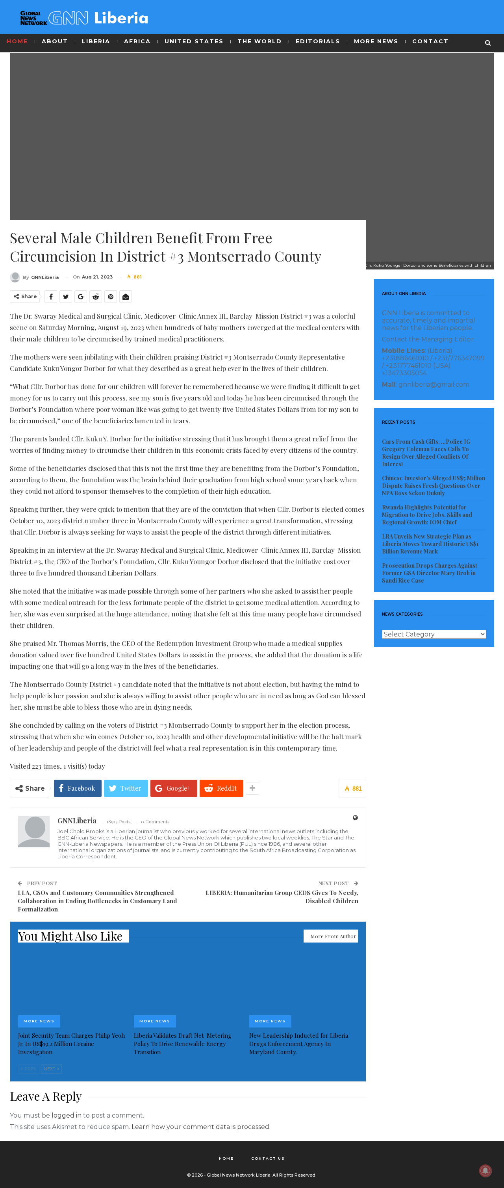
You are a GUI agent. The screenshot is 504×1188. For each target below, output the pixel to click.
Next (50, 1069)
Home (226, 1158)
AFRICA (137, 41)
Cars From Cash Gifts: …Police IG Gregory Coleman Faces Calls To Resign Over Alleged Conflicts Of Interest (426, 453)
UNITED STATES (194, 41)
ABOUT (55, 41)
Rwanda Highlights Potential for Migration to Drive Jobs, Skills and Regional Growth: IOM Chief (427, 515)
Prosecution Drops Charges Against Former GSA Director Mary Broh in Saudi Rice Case (429, 573)
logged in (67, 1115)
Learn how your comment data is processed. (201, 1127)
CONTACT (430, 41)
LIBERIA (96, 41)
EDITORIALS (318, 41)
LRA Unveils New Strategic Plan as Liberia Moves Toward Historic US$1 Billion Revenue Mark (430, 544)
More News (39, 1021)
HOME (17, 41)
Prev (30, 1069)
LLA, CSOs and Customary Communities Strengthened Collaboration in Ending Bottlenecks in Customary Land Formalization (97, 901)
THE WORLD (259, 41)
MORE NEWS (376, 41)
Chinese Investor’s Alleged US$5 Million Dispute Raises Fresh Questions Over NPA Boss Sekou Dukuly (433, 485)
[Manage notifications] (485, 1170)
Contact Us (268, 1158)
